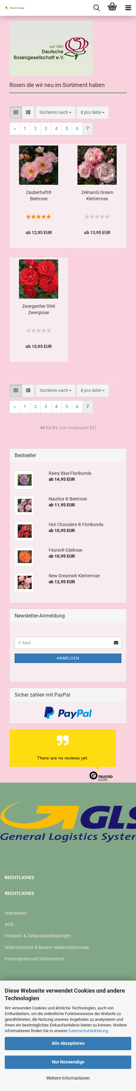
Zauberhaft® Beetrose (39, 195)
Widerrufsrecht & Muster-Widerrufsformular (47, 947)
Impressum (16, 912)
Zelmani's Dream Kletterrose (97, 195)
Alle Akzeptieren (68, 1043)
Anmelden (68, 658)
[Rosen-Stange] (12, 8)
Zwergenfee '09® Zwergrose (38, 309)
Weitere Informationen (68, 1078)
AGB (9, 924)
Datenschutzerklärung (88, 1030)
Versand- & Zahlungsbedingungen (38, 935)
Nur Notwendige (68, 1061)
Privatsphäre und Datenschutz (35, 958)
